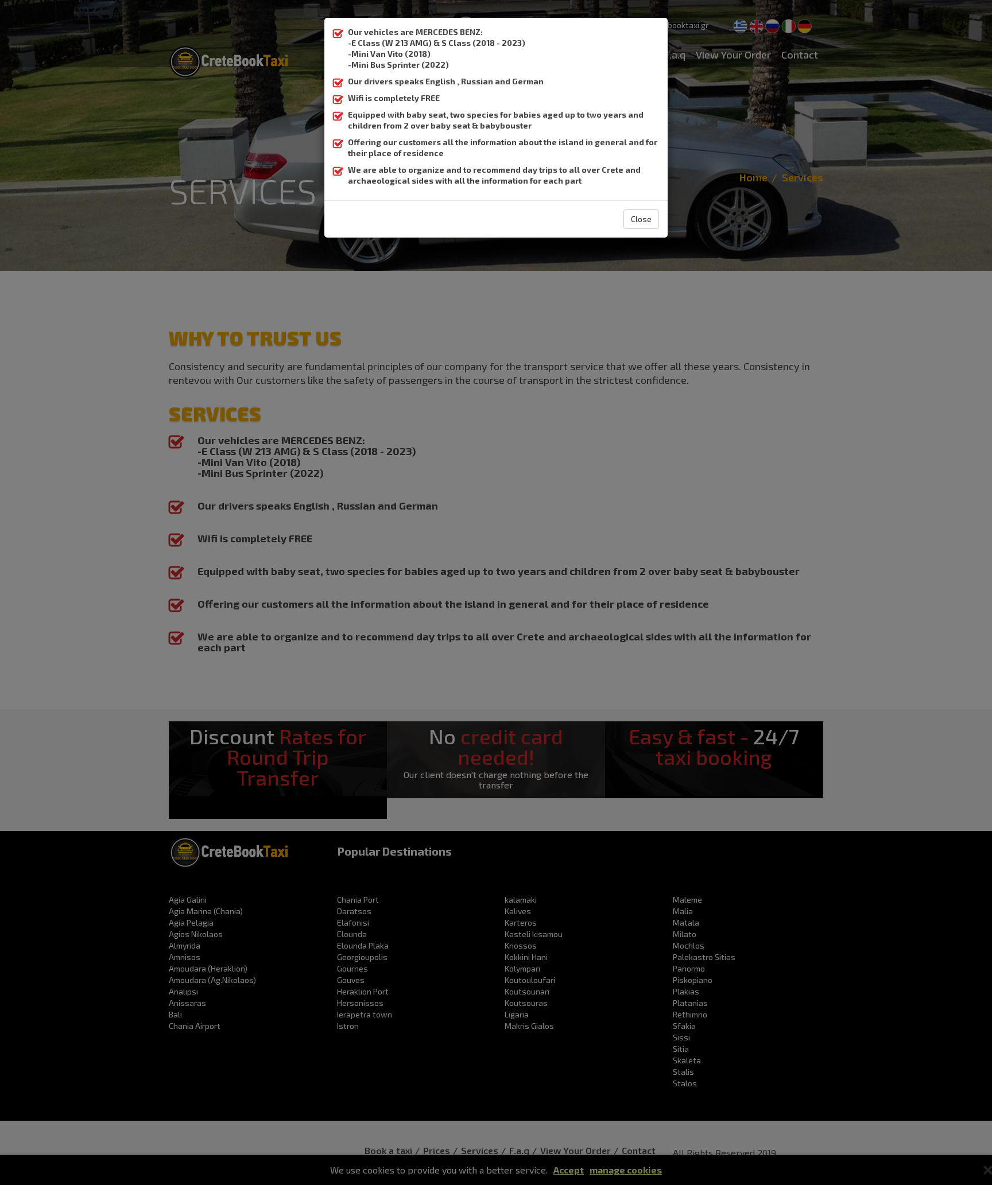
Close (641, 219)
